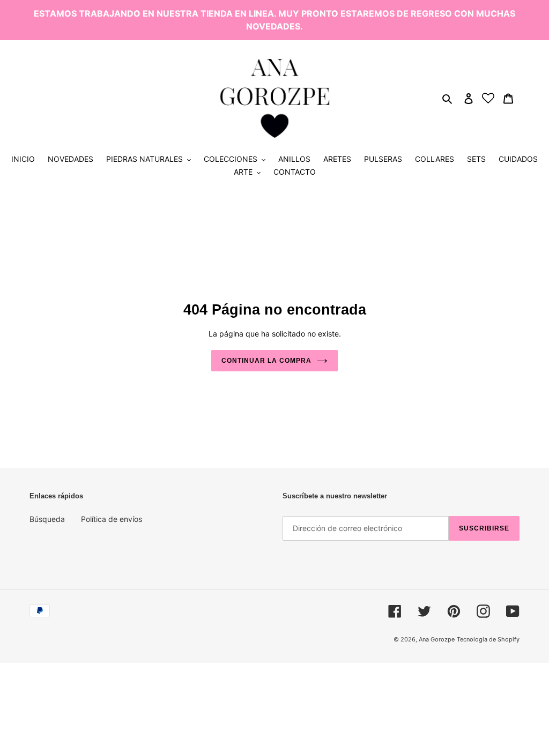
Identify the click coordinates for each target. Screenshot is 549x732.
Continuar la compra (266, 360)
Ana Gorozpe (437, 639)
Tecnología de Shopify (488, 639)
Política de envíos (111, 519)
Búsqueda (47, 519)
